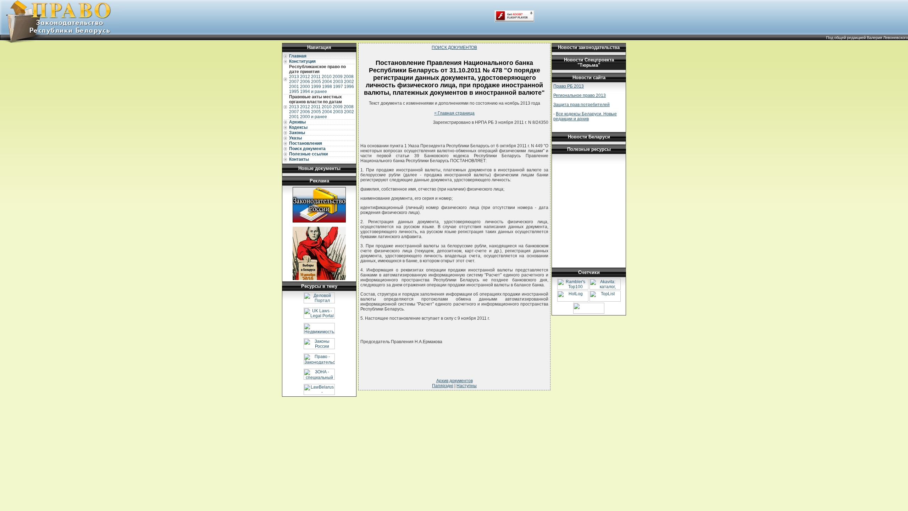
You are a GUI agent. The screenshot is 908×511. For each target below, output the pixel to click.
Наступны (466, 385)
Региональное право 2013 (579, 95)
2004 (327, 81)
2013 (294, 76)
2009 (338, 76)
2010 (327, 76)
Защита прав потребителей (581, 104)
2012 (305, 76)
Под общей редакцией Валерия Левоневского (867, 37)
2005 (316, 81)
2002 (349, 81)
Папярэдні (442, 385)
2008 (349, 76)
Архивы (297, 122)
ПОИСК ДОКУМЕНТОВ (454, 47)
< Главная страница (454, 113)
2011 (316, 76)
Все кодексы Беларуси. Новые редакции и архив (585, 116)
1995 (294, 91)
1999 (316, 86)
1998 (327, 86)
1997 (338, 86)
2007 (294, 81)
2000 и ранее (313, 116)
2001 (294, 86)
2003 (338, 81)
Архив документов (454, 380)
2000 (305, 86)
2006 (305, 81)
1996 (349, 86)
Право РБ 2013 (568, 86)
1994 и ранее (313, 91)
